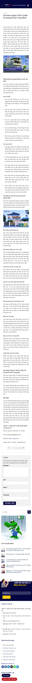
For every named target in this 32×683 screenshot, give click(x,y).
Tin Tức (5, 13)
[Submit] (29, 512)
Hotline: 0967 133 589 (9, 679)
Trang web (6, 495)
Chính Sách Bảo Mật (8, 645)
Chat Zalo (6, 675)
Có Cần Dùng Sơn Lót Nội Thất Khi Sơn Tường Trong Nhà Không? (17, 560)
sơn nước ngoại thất (14, 46)
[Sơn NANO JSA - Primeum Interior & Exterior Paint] (17, 5)
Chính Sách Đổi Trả (8, 654)
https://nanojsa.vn (14, 438)
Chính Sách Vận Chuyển (9, 657)
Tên (4, 480)
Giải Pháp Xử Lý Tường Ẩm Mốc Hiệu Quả (18, 554)
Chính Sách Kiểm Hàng (9, 659)
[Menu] (2, 5)
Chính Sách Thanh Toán (9, 648)
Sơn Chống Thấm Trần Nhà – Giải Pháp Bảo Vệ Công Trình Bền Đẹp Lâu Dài (18, 549)
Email (5, 487)
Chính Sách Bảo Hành (9, 651)
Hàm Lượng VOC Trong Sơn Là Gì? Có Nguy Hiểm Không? (18, 566)
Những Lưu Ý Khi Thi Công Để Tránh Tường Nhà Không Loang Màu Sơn (18, 571)
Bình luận (6, 465)
